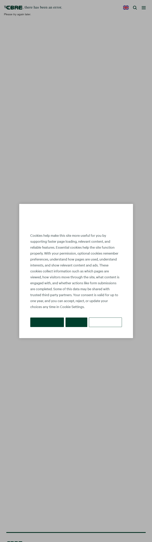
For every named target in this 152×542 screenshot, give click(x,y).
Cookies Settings (105, 322)
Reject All (77, 322)
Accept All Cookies (47, 322)
